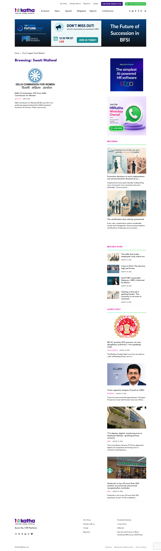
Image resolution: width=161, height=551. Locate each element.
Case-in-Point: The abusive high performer (133, 267)
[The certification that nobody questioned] (126, 203)
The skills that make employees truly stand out (133, 255)
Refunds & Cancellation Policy (123, 547)
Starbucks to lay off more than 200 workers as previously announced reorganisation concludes (123, 486)
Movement (110, 393)
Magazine (81, 11)
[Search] (145, 11)
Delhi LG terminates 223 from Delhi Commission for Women (30, 94)
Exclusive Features (124, 520)
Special (68, 11)
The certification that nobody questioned (125, 219)
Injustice (18, 99)
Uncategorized (112, 350)
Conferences (107, 11)
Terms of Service (141, 547)
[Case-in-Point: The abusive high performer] (113, 269)
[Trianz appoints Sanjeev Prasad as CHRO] (126, 374)
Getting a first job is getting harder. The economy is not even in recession (131, 295)
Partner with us (75, 4)
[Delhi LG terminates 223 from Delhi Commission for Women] (35, 78)
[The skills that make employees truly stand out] (113, 257)
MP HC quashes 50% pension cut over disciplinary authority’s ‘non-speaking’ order (124, 344)
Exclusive (45, 11)
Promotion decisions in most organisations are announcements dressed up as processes (126, 178)
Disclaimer (108, 547)
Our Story (63, 4)
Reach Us (87, 4)
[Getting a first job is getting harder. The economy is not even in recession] (113, 295)
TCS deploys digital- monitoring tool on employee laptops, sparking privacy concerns (124, 435)
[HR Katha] (24, 11)
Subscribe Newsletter (111, 4)
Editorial (120, 528)
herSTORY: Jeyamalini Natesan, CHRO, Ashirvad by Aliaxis (132, 280)
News (57, 11)
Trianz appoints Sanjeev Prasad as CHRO (125, 390)
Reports (93, 11)
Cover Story (122, 524)
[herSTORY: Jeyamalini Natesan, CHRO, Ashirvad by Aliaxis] (113, 281)
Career (95, 4)
